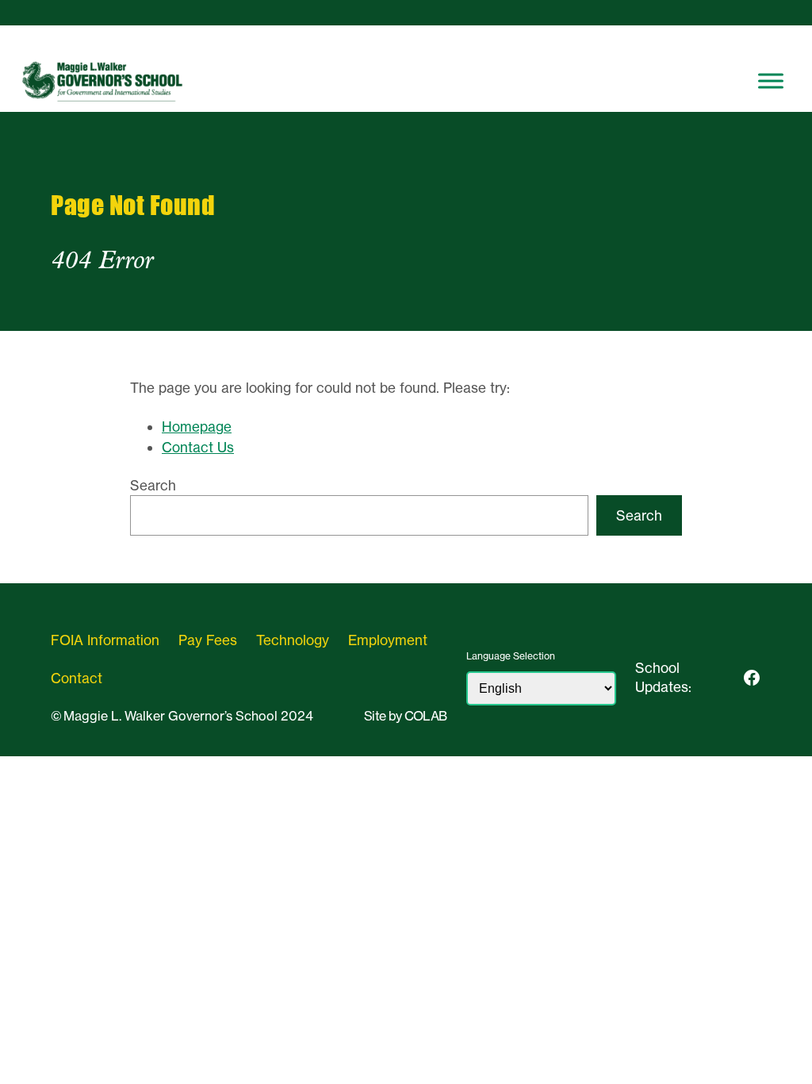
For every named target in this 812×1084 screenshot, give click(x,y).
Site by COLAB (405, 716)
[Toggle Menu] (770, 80)
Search (153, 485)
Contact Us (198, 447)
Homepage (197, 426)
